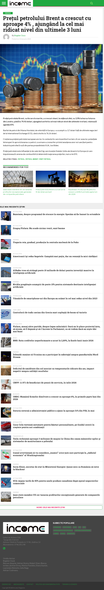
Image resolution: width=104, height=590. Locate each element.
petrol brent (31, 159)
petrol (21, 159)
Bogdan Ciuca (19, 35)
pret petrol (45, 159)
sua (74, 527)
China (56, 533)
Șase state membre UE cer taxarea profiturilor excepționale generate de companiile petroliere (17, 192)
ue (80, 527)
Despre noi (6, 584)
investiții (70, 533)
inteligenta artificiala (63, 530)
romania (57, 527)
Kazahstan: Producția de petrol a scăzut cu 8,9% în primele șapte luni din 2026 (82, 192)
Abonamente (18, 584)
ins (84, 527)
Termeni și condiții (69, 584)
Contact (30, 584)
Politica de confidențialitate (48, 584)
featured (67, 527)
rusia (63, 533)
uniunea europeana (83, 530)
